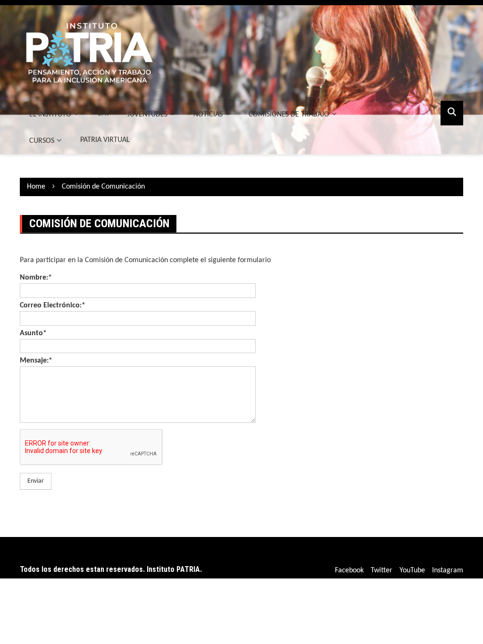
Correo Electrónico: (52, 305)
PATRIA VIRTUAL (105, 140)
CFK (102, 113)
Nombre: (36, 277)
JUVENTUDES (147, 114)
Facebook (349, 570)
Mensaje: (36, 360)
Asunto (33, 333)
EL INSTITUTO (50, 114)
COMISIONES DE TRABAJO (289, 114)
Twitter (381, 570)
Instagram (447, 570)
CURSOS (41, 141)
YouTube (412, 570)
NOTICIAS (208, 114)
